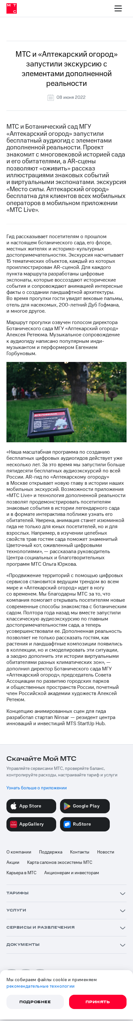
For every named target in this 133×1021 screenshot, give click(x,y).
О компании (18, 852)
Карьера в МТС (21, 873)
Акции (12, 862)
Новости (105, 852)
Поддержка (50, 852)
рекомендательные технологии (40, 986)
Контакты (79, 852)
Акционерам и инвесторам (71, 873)
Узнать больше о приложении (36, 788)
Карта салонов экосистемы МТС (59, 862)
